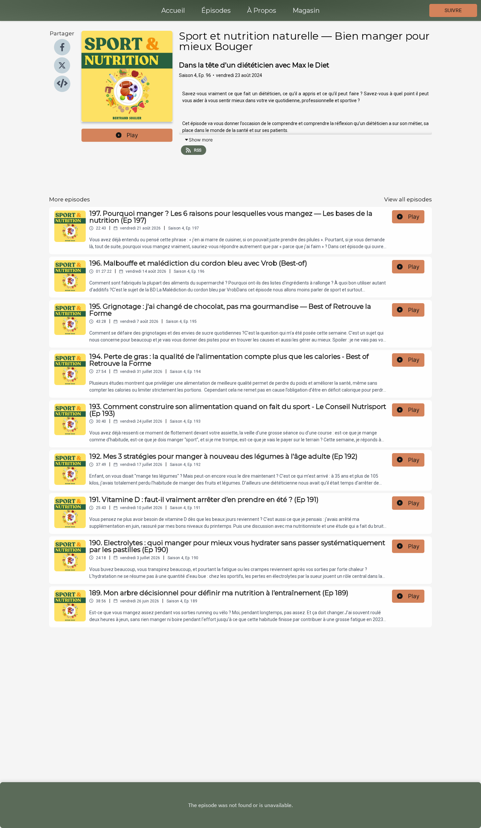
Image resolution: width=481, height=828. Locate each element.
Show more (201, 139)
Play (132, 135)
